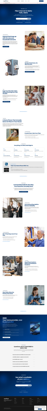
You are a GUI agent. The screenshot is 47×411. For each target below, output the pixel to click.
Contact (23, 401)
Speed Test (15, 403)
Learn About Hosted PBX (27, 271)
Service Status (31, 404)
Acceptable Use (38, 401)
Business (15, 400)
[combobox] (22, 18)
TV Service (15, 401)
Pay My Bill (30, 403)
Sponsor (23, 400)
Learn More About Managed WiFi (29, 71)
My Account (31, 402)
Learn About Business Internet (28, 212)
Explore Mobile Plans (6, 337)
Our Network (23, 403)
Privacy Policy (38, 400)
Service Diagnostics (31, 399)
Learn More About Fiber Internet (23, 111)
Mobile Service (15, 402)
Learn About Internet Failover (6, 299)
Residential (15, 399)
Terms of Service (38, 399)
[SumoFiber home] (5, 1)
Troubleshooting (31, 401)
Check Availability (5, 46)
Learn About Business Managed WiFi (6, 241)
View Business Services (28, 22)
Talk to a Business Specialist (23, 191)
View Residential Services (19, 22)
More (37, 402)
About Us (23, 399)
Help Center (31, 400)
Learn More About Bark (6, 101)
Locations (23, 402)
